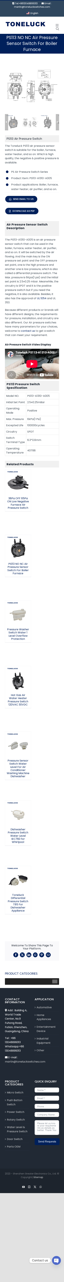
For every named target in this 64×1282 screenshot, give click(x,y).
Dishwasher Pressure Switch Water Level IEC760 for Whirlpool (18, 804)
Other (40, 1050)
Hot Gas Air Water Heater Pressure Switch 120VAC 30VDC (18, 670)
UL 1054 (41, 298)
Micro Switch (15, 1092)
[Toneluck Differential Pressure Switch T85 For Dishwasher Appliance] (18, 879)
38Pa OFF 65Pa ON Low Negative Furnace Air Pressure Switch (18, 472)
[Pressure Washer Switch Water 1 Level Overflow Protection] (18, 613)
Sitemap (38, 1177)
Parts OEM (13, 1146)
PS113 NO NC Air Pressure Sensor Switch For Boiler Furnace (18, 539)
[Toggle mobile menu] (57, 25)
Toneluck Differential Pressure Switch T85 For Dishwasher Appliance (18, 868)
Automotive (44, 1007)
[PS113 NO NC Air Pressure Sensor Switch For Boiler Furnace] (18, 548)
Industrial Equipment (44, 1041)
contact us (28, 331)
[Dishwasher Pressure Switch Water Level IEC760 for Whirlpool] (18, 813)
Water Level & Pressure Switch (17, 1129)
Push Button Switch (14, 1102)
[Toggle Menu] (54, 981)
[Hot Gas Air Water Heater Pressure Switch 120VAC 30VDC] (18, 679)
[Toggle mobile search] (57, 28)
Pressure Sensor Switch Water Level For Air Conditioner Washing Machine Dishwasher (18, 768)
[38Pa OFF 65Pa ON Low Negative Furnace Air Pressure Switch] (18, 482)
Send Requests (47, 1141)
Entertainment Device (46, 1029)
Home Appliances (44, 1017)
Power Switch (15, 1112)
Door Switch (14, 1139)
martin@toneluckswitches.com (32, 6)
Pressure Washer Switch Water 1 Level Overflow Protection (18, 604)
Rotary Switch (16, 1120)
